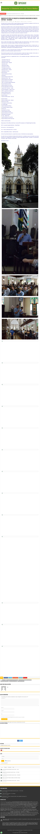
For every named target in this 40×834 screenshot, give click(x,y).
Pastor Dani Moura (16, 809)
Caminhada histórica (3, 804)
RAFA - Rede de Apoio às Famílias (10, 810)
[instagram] (22, 741)
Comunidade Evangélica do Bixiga (25, 804)
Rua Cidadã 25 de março (25, 814)
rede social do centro (13, 681)
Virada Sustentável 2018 (24, 815)
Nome (2, 707)
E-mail (2, 710)
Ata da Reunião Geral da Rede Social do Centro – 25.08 (10, 769)
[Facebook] (18, 741)
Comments (9, 767)
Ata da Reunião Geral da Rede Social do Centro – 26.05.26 (10, 780)
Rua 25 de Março (10, 814)
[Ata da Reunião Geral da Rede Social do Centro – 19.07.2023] (0, 790)
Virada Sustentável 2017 (16, 815)
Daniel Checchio (14, 806)
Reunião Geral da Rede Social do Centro (26, 813)
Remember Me (8, 760)
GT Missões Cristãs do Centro (26, 807)
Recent (2, 767)
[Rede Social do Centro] (20, 3)
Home (2, 15)
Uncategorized (5, 15)
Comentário (3, 698)
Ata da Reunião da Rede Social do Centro (22, 801)
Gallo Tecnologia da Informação (18, 830)
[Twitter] (20, 741)
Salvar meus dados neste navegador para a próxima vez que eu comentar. (13, 717)
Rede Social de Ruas (7, 812)
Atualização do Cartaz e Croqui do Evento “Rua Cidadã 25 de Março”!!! (14, 796)
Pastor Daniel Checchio (4, 681)
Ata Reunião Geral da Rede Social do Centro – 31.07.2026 (10, 772)
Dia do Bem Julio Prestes (10, 807)
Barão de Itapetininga (33, 803)
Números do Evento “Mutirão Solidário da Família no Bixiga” (15, 13)
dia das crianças (21, 806)
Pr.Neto (20, 809)
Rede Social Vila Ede (4, 813)
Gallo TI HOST (30, 830)
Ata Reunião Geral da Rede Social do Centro (17, 803)
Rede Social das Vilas (28, 810)
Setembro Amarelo (8, 815)
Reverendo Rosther (21, 681)
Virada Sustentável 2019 (31, 815)
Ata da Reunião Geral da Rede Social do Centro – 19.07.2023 (12, 790)
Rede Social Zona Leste (14, 813)
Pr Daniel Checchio (27, 809)
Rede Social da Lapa (19, 810)
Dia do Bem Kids (18, 807)
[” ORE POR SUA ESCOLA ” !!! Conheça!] (0, 793)
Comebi (16, 804)
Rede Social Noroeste (33, 812)
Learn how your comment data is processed (18, 722)
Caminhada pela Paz (11, 804)
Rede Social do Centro (5, 21)
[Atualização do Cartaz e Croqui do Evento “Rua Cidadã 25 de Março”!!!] (0, 796)
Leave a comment (24, 21)
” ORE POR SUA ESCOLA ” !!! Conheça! (8, 793)
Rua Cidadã (17, 814)
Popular (5, 767)
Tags (13, 767)
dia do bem (29, 806)
